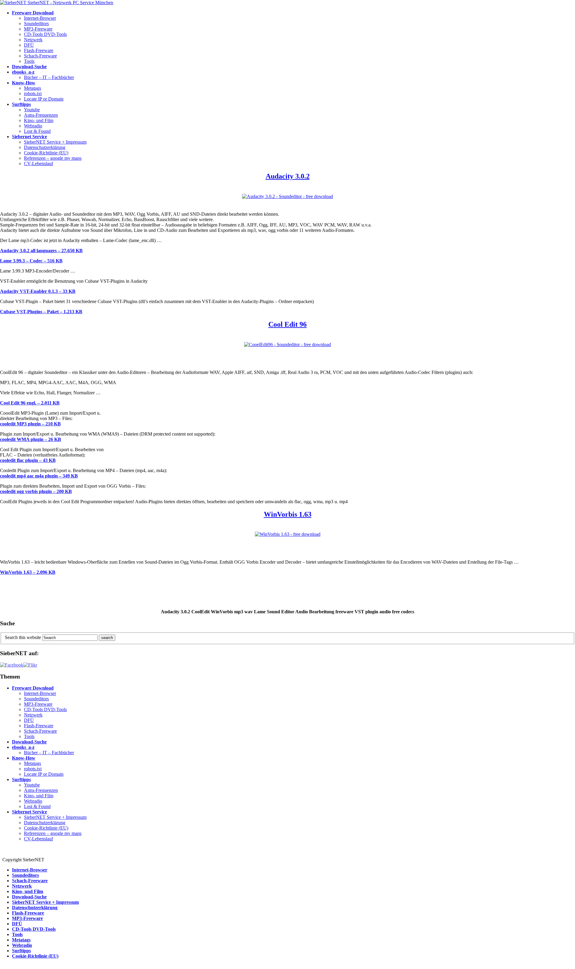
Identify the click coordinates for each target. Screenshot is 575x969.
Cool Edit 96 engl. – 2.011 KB (30, 402)
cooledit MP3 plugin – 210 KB (30, 423)
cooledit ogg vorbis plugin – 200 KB (36, 491)
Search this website (23, 637)
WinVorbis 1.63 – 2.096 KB (27, 572)
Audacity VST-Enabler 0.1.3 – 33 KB (37, 291)
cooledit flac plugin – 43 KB (28, 460)
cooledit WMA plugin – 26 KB (30, 439)
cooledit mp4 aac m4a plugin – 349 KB (39, 475)
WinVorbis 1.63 (287, 514)
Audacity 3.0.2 (288, 176)
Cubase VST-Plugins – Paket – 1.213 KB (41, 311)
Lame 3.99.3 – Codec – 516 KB (31, 260)
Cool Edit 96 (287, 324)
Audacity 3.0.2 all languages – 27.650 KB (41, 250)
